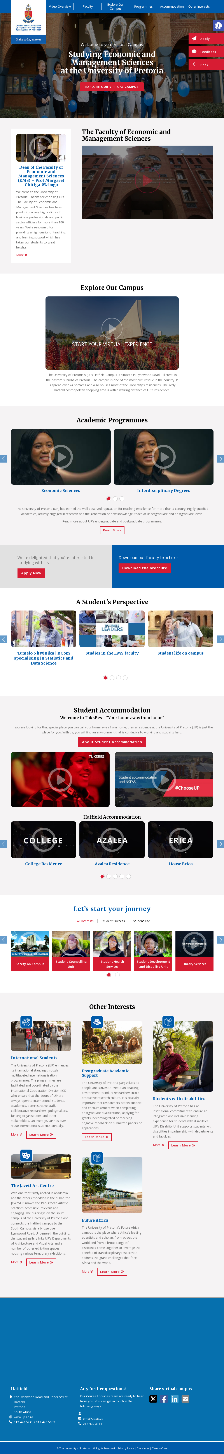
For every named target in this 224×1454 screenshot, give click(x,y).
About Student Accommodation (112, 742)
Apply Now (31, 573)
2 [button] (115, 498)
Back (204, 65)
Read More (112, 530)
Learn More (39, 1135)
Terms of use (160, 1448)
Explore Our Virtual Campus (111, 87)
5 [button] (128, 876)
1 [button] (108, 498)
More (20, 255)
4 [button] (125, 677)
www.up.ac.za (23, 1417)
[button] (218, 25)
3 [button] (121, 498)
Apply (205, 39)
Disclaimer (143, 1448)
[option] (61, 462)
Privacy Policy (126, 1448)
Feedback (208, 52)
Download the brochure (144, 568)
